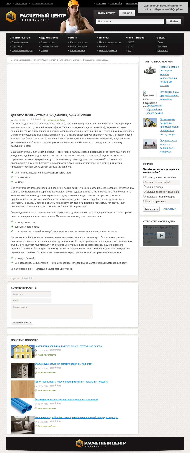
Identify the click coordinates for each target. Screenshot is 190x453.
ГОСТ (131, 42)
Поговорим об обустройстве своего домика (155, 109)
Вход (8, 3)
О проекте (101, 3)
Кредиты (103, 46)
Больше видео (154, 187)
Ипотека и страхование (110, 42)
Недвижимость (49, 37)
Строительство (20, 37)
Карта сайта (116, 3)
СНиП (131, 46)
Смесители (163, 50)
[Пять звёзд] (31, 278)
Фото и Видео (135, 37)
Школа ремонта (77, 50)
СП (129, 50)
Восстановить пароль (42, 3)
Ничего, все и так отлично (161, 177)
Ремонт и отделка (78, 46)
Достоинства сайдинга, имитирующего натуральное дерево (68, 346)
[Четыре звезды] (29, 278)
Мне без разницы (156, 201)
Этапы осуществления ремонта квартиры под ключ (63, 363)
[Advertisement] (73, 90)
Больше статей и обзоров (160, 196)
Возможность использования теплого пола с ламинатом (66, 399)
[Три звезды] (27, 278)
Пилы (160, 42)
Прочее (44, 50)
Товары (160, 37)
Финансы (103, 37)
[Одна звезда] (23, 278)
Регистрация (21, 3)
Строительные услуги (22, 50)
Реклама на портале (135, 3)
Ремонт (72, 37)
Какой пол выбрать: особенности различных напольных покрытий (71, 381)
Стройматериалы (20, 42)
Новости (127, 13)
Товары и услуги (106, 13)
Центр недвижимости (21, 60)
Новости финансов (108, 50)
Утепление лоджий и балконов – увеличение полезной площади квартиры (76, 417)
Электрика (17, 46)
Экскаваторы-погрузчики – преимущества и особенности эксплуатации (169, 127)
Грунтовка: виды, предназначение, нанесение (169, 95)
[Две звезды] (25, 278)
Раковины (162, 46)
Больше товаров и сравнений (162, 191)
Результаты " (169, 209)
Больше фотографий (158, 182)
